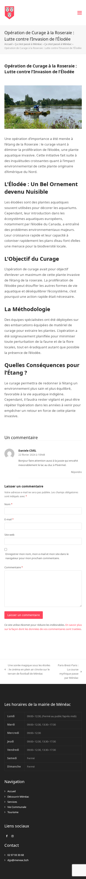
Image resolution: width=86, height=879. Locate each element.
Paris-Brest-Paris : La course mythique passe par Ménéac (66, 671)
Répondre (76, 472)
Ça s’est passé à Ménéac (28, 44)
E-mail (9, 519)
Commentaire (13, 567)
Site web (9, 534)
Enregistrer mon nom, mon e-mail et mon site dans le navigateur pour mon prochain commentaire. (37, 556)
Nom (8, 504)
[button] (79, 13)
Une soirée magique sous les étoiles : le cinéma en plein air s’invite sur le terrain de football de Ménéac (27, 669)
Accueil (8, 44)
